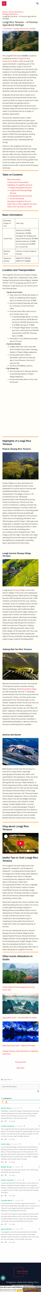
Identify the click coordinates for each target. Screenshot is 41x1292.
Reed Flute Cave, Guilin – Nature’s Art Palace (18, 1045)
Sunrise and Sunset (17, 198)
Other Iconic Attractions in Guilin (19, 207)
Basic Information (14, 179)
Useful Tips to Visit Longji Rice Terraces (22, 204)
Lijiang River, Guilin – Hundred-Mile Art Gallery (19, 1018)
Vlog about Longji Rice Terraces (19, 201)
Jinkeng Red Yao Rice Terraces (21, 196)
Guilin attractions (22, 1051)
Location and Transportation (18, 182)
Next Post (20, 1068)
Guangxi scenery (8, 1051)
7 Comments (7, 28)
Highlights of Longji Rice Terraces (19, 185)
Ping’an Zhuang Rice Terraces (21, 188)
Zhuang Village (19, 590)
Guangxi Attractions (20, 28)
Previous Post (20, 1062)
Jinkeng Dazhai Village (28, 689)
